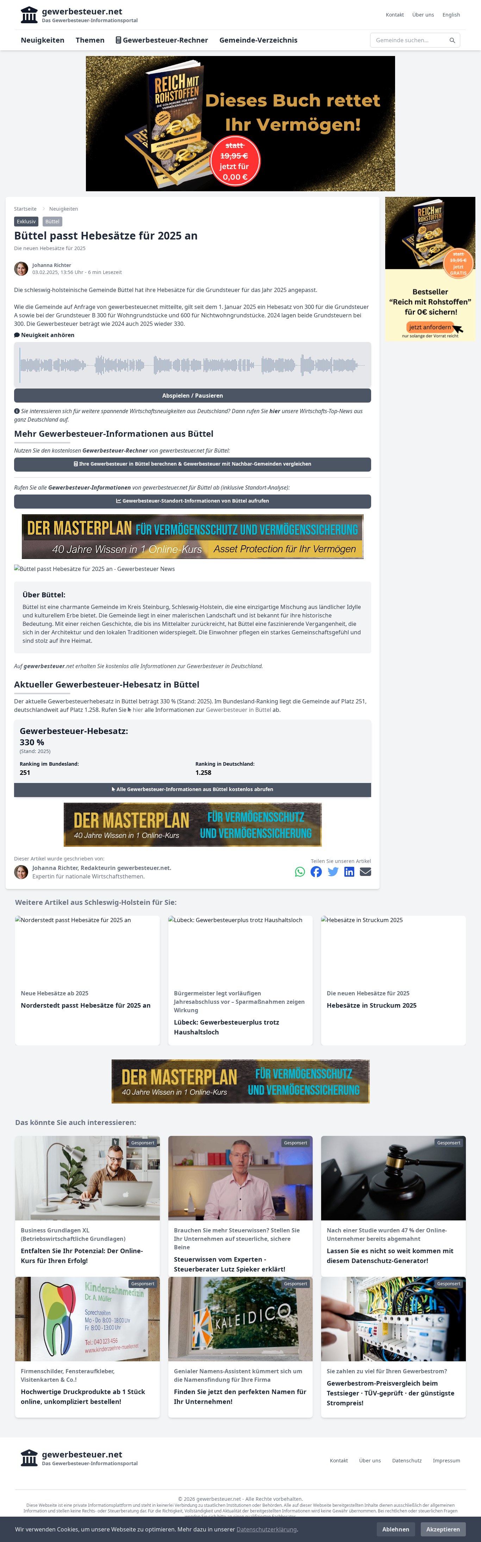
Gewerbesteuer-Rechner (164, 40)
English (451, 14)
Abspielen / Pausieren (192, 395)
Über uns (423, 14)
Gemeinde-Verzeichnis (258, 40)
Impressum (446, 1460)
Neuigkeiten (42, 40)
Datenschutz (407, 1460)
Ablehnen (396, 1529)
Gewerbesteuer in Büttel (238, 710)
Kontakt (395, 14)
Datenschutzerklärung (267, 1529)
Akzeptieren (443, 1529)
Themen (90, 40)
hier (137, 710)
